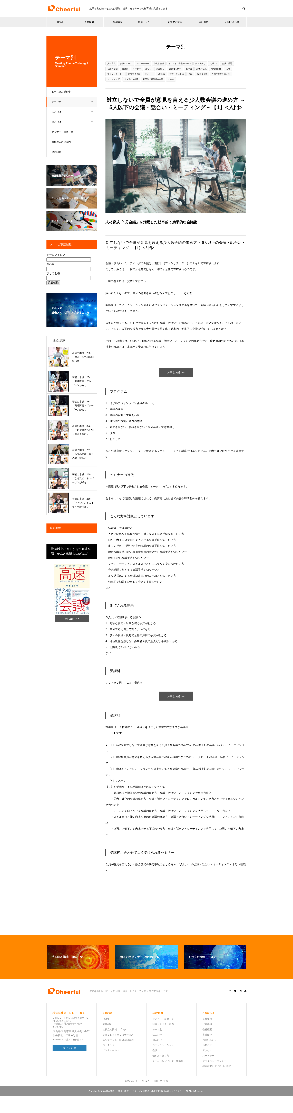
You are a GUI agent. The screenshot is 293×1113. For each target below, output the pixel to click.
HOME (60, 22)
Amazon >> (72, 618)
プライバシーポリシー (214, 1061)
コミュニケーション (163, 1045)
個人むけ (56, 121)
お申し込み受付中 (61, 91)
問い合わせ (69, 1048)
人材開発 (89, 22)
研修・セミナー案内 (163, 1024)
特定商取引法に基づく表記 (216, 1066)
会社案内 (203, 22)
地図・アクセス (161, 1081)
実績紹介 (207, 1034)
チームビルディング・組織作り (169, 1061)
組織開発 (118, 22)
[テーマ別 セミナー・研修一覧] (71, 206)
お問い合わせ (232, 22)
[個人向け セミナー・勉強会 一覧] (146, 967)
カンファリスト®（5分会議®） (119, 1040)
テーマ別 (56, 101)
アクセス (207, 1050)
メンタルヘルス (111, 1050)
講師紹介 (56, 151)
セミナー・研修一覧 (62, 131)
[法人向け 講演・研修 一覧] (78, 967)
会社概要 (207, 1029)
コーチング (108, 1045)
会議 (154, 1050)
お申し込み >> (175, 372)
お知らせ (207, 1045)
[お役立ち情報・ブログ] (215, 967)
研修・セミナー (146, 22)
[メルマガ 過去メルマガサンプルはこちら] (71, 324)
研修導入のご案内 (61, 141)
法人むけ (56, 111)
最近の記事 (59, 340)
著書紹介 (107, 1024)
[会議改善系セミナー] (71, 183)
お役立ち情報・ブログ (114, 1029)
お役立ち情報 (175, 22)
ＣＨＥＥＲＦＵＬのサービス (118, 1034)
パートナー (208, 1055)
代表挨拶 (207, 1024)
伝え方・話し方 (160, 1055)
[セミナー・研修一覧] (71, 229)
